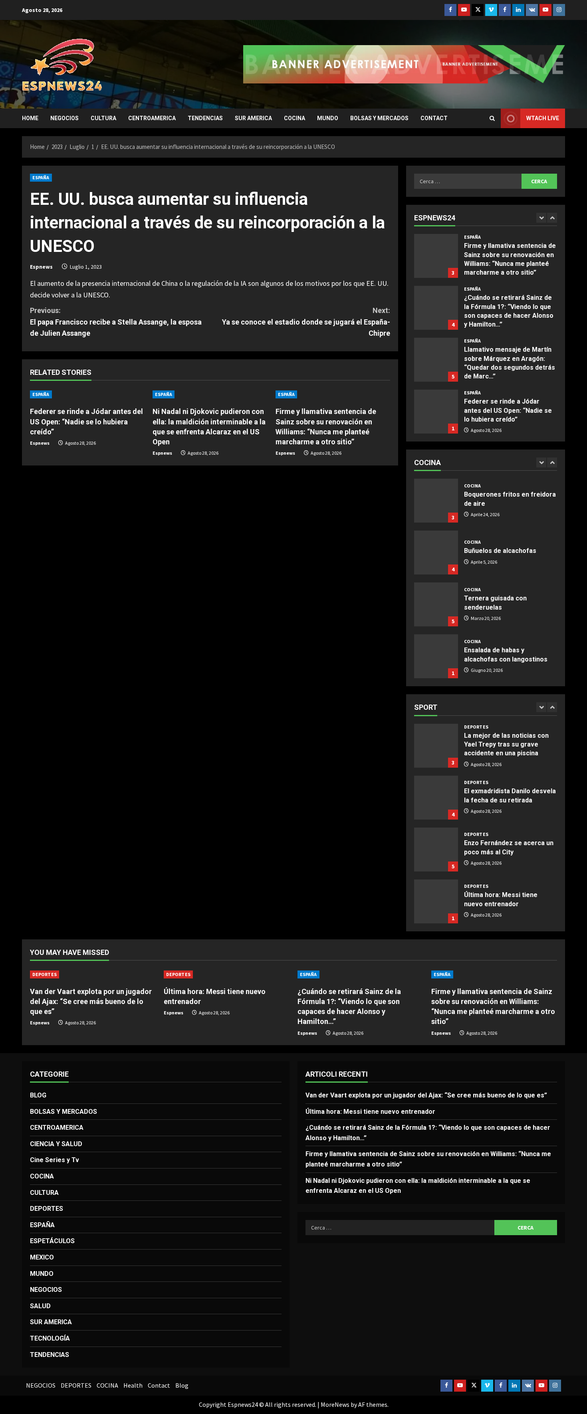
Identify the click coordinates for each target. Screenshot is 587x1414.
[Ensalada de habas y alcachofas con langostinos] (436, 656)
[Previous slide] (541, 218)
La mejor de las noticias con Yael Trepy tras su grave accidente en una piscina (436, 746)
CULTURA (103, 118)
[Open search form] (492, 118)
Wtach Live (542, 118)
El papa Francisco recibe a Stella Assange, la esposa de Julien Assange (116, 322)
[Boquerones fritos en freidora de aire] (436, 501)
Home (30, 118)
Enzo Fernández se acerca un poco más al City (436, 849)
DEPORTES (476, 727)
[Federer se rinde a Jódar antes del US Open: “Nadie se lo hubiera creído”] (436, 412)
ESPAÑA (41, 177)
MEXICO (42, 1257)
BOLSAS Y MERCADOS (379, 118)
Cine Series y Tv (54, 1160)
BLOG (38, 1095)
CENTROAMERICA (152, 118)
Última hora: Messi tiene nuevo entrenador (436, 901)
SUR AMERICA (253, 118)
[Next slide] (552, 218)
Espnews (41, 266)
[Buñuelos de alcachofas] (436, 552)
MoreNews (335, 1404)
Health (133, 1385)
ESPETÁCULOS (52, 1241)
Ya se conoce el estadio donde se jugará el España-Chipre (306, 322)
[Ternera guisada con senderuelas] (436, 604)
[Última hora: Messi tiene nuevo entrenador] (227, 974)
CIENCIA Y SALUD (56, 1144)
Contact (434, 118)
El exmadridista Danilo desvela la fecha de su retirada (436, 798)
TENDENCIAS (205, 118)
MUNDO (327, 118)
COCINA (294, 118)
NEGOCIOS (64, 118)
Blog (181, 1385)
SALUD (40, 1306)
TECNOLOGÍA (50, 1338)
